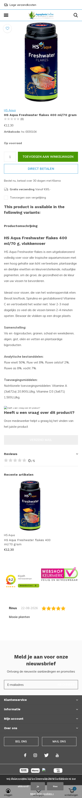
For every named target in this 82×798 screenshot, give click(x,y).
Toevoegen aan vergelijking (28, 197)
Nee (55, 786)
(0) (22, 119)
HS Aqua (10, 110)
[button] (6, 15)
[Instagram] (35, 755)
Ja (38, 786)
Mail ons (59, 741)
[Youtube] (57, 755)
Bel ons (21, 741)
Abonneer (66, 684)
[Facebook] (25, 755)
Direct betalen (41, 169)
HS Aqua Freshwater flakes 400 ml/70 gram (27, 542)
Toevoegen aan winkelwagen (47, 157)
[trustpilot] (59, 573)
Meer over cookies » (42, 793)
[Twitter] (46, 755)
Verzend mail (41, 440)
